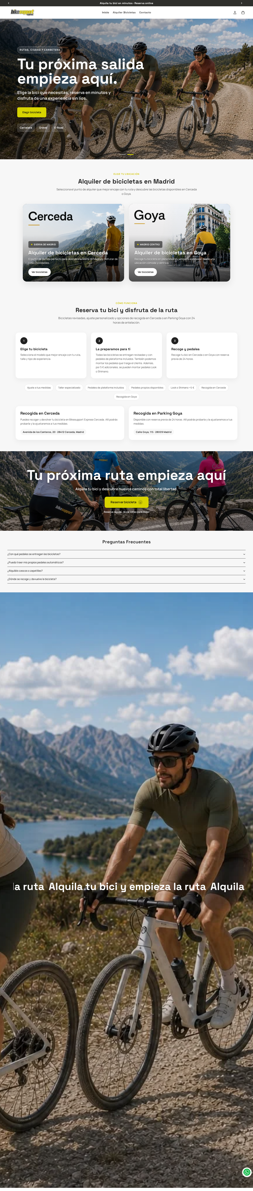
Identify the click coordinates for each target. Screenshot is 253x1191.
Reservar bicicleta (126, 502)
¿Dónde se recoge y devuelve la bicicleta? (31, 579)
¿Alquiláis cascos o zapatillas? (25, 570)
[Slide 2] (130, 154)
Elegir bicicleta (31, 112)
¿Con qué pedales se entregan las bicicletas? (33, 554)
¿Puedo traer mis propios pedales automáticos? (35, 562)
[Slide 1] (122, 154)
